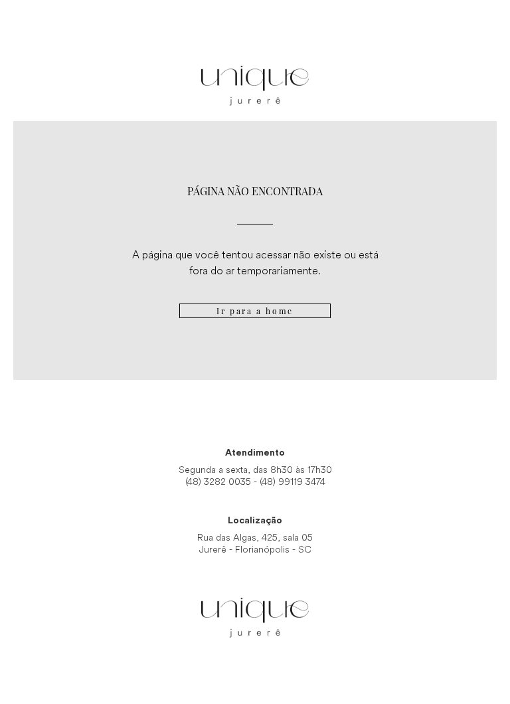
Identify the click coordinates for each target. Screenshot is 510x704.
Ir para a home (255, 311)
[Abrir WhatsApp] (477, 670)
